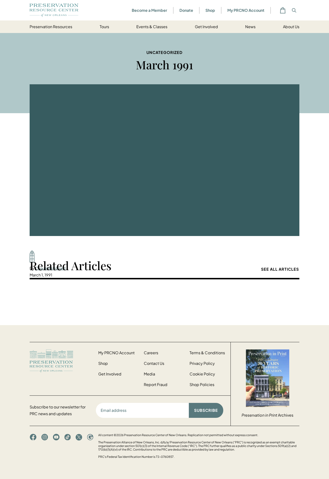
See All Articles (280, 269)
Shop (210, 10)
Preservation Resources (51, 26)
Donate (186, 10)
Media (149, 373)
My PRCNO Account (245, 10)
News (250, 26)
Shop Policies (202, 384)
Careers (151, 352)
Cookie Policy (202, 373)
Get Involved (206, 26)
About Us (291, 26)
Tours (104, 26)
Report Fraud (155, 384)
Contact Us (154, 363)
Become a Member (149, 10)
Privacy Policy (202, 363)
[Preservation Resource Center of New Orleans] (61, 360)
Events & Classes (151, 26)
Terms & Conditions (207, 352)
